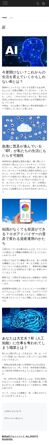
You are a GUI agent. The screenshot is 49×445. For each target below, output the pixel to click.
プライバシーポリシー (13, 418)
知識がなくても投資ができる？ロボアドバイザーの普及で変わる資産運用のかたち (24, 236)
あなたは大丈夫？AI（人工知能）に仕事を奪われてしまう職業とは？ (23, 342)
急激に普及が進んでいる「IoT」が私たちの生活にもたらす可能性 (24, 150)
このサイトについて (12, 411)
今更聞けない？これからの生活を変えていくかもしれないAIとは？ (24, 76)
